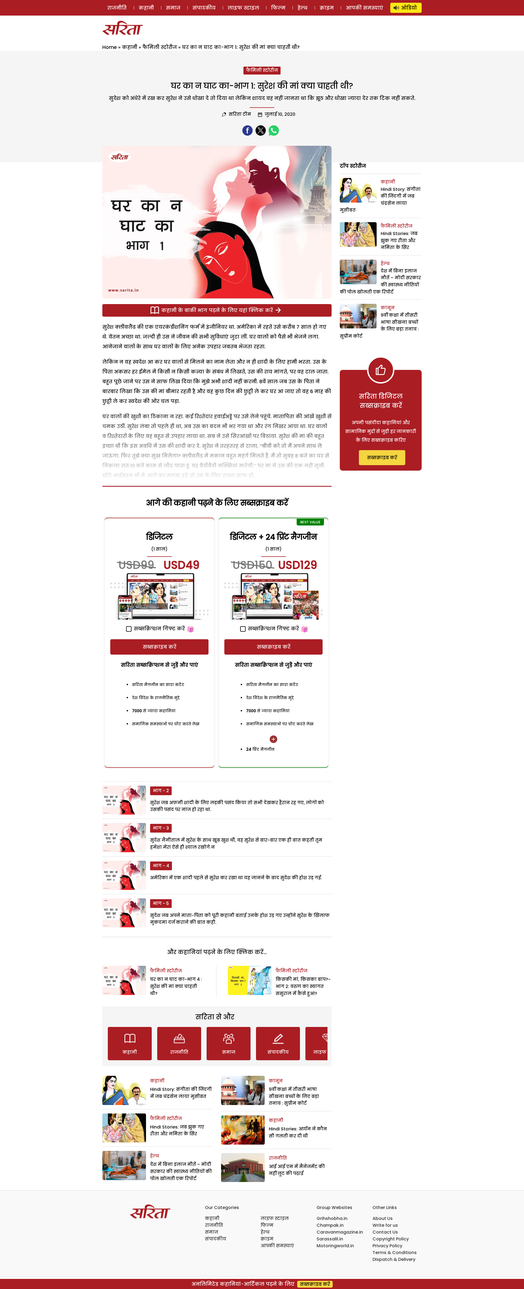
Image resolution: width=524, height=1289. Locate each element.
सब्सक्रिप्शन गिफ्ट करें (158, 628)
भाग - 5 (161, 903)
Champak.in (330, 1225)
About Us (383, 1218)
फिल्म (278, 7)
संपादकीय (204, 7)
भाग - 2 (161, 791)
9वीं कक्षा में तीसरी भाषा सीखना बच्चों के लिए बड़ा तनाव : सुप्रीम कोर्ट (294, 1096)
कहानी (146, 7)
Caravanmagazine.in (340, 1232)
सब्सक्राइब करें (159, 646)
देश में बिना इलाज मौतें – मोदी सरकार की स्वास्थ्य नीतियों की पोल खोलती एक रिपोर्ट (181, 1171)
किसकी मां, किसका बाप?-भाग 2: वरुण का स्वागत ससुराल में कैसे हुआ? (303, 986)
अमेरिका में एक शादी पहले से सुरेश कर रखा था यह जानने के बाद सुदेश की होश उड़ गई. (236, 878)
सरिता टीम (240, 114)
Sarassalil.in (330, 1239)
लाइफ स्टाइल (243, 7)
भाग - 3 (161, 828)
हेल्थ (302, 7)
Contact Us (385, 1232)
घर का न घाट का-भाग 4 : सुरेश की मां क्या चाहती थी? (176, 986)
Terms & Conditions (395, 1252)
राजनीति (117, 7)
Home (109, 47)
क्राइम (327, 7)
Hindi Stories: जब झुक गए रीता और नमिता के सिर (399, 240)
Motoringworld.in (335, 1246)
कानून (276, 1081)
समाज (173, 7)
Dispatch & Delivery (394, 1259)
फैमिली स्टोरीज (159, 47)
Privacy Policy (387, 1246)
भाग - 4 (161, 866)
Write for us (385, 1225)
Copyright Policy (391, 1239)
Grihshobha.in (332, 1218)
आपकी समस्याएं (364, 7)
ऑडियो (409, 7)
